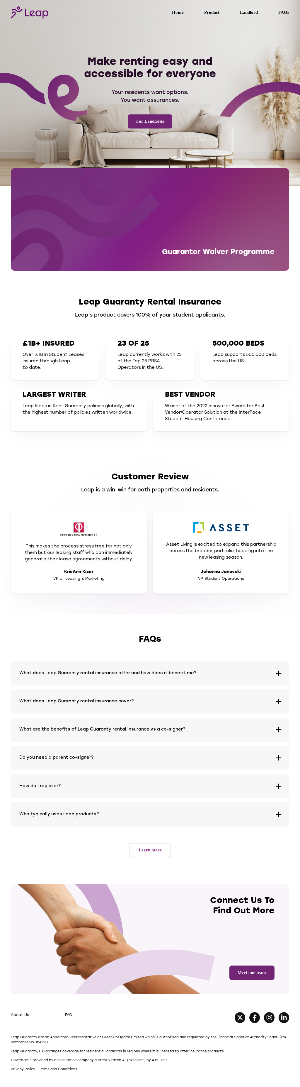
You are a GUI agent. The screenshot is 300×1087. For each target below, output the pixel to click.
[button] (150, 673)
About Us (20, 1015)
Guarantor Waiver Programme (218, 252)
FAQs (283, 12)
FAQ (68, 1015)
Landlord (249, 12)
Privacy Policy (23, 1069)
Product (211, 12)
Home (178, 12)
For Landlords (150, 121)
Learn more (150, 850)
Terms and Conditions (58, 1069)
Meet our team (252, 972)
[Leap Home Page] (29, 12)
